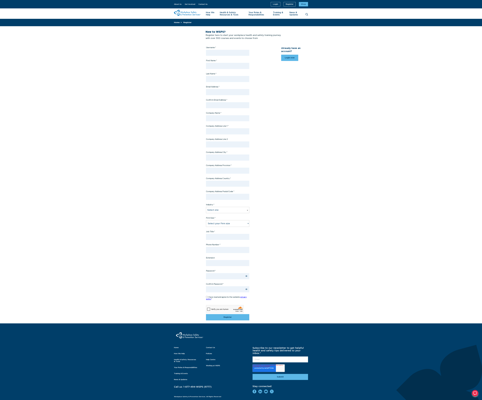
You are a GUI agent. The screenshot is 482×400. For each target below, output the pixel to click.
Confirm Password (214, 284)
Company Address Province (218, 165)
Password (211, 271)
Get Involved (190, 4)
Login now (290, 58)
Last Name (211, 74)
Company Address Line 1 (217, 126)
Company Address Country (218, 178)
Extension (210, 258)
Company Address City (216, 152)
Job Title (210, 232)
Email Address (212, 87)
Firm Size (210, 218)
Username (211, 48)
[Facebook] (254, 391)
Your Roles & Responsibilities (256, 13)
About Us (178, 4)
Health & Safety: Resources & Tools (229, 13)
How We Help (210, 13)
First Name (211, 61)
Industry (210, 205)
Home (177, 22)
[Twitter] (272, 391)
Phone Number (213, 245)
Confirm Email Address (216, 100)
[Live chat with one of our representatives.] (475, 393)
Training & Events (278, 13)
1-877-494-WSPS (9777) (197, 386)
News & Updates (293, 13)
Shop (303, 4)
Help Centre (210, 360)
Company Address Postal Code (220, 191)
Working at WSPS (213, 366)
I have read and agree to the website (226, 298)
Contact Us (202, 4)
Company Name (213, 113)
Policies (209, 353)
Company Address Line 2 (217, 139)
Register (289, 4)
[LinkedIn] (260, 391)
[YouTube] (266, 391)
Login (275, 4)
